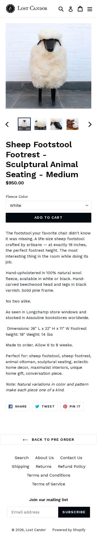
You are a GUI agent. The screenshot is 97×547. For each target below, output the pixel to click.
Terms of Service (48, 483)
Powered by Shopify (68, 530)
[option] (24, 124)
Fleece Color (17, 196)
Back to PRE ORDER (52, 439)
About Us (44, 457)
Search (22, 457)
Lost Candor (36, 530)
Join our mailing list (48, 499)
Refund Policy (71, 466)
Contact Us (71, 457)
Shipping (20, 466)
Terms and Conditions (48, 475)
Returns (43, 466)
